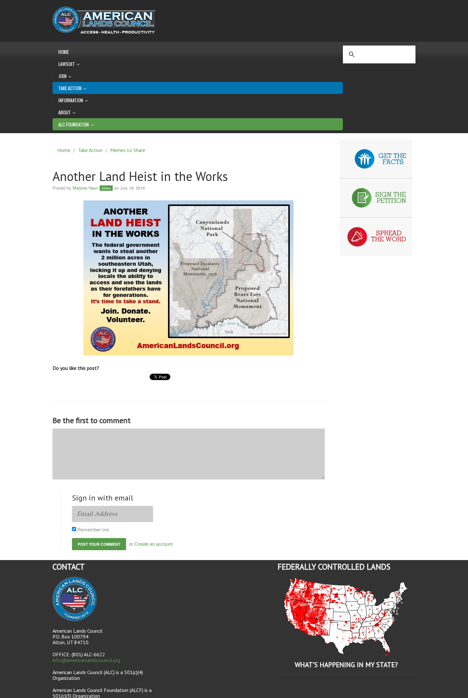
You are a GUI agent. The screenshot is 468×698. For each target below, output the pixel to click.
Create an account (153, 543)
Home (63, 51)
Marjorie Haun (85, 188)
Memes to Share (127, 150)
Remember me (93, 529)
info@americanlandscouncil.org (86, 660)
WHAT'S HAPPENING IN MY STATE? (346, 664)
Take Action (90, 150)
